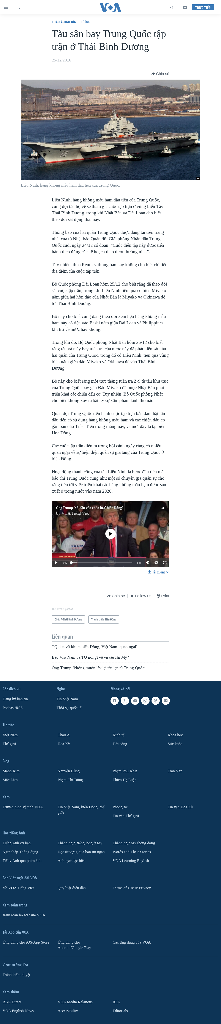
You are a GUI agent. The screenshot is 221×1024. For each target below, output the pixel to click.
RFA (116, 1001)
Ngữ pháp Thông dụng (20, 851)
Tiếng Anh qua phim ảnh (22, 860)
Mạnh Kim (11, 770)
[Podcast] (156, 701)
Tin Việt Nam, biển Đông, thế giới (81, 809)
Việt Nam (10, 735)
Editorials (120, 1010)
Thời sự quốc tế (69, 707)
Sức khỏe (175, 743)
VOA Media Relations (75, 1001)
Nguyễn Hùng (69, 770)
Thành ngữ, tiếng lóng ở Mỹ (80, 842)
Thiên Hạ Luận (124, 779)
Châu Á (64, 735)
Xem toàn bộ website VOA (24, 914)
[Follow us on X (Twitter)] (125, 701)
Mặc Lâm (10, 779)
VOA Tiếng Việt (75, 513)
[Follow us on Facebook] (114, 701)
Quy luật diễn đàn (72, 887)
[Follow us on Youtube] (135, 701)
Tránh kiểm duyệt (16, 974)
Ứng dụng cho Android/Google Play (74, 945)
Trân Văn (175, 770)
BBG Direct (12, 1001)
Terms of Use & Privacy (132, 887)
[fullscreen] (165, 562)
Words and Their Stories (132, 851)
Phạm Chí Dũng (70, 779)
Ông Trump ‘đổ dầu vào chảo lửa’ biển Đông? (89, 507)
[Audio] (171, 7)
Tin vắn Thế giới (126, 815)
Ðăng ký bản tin (15, 699)
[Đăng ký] (166, 701)
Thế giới (9, 743)
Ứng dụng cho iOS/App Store (26, 942)
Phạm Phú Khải (125, 770)
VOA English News (18, 1010)
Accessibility (68, 1010)
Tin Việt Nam (67, 699)
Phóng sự (120, 806)
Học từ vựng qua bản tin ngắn (81, 851)
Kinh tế (118, 735)
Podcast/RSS (13, 707)
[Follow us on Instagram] (145, 701)
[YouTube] (185, 7)
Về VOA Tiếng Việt (18, 887)
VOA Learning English (131, 860)
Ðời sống (120, 743)
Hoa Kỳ (64, 743)
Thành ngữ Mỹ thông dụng (134, 842)
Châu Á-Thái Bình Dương (71, 21)
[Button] (160, 74)
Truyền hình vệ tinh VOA (23, 806)
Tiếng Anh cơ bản (17, 842)
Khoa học (175, 735)
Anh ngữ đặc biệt (71, 860)
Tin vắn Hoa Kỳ (180, 806)
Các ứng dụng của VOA (132, 942)
